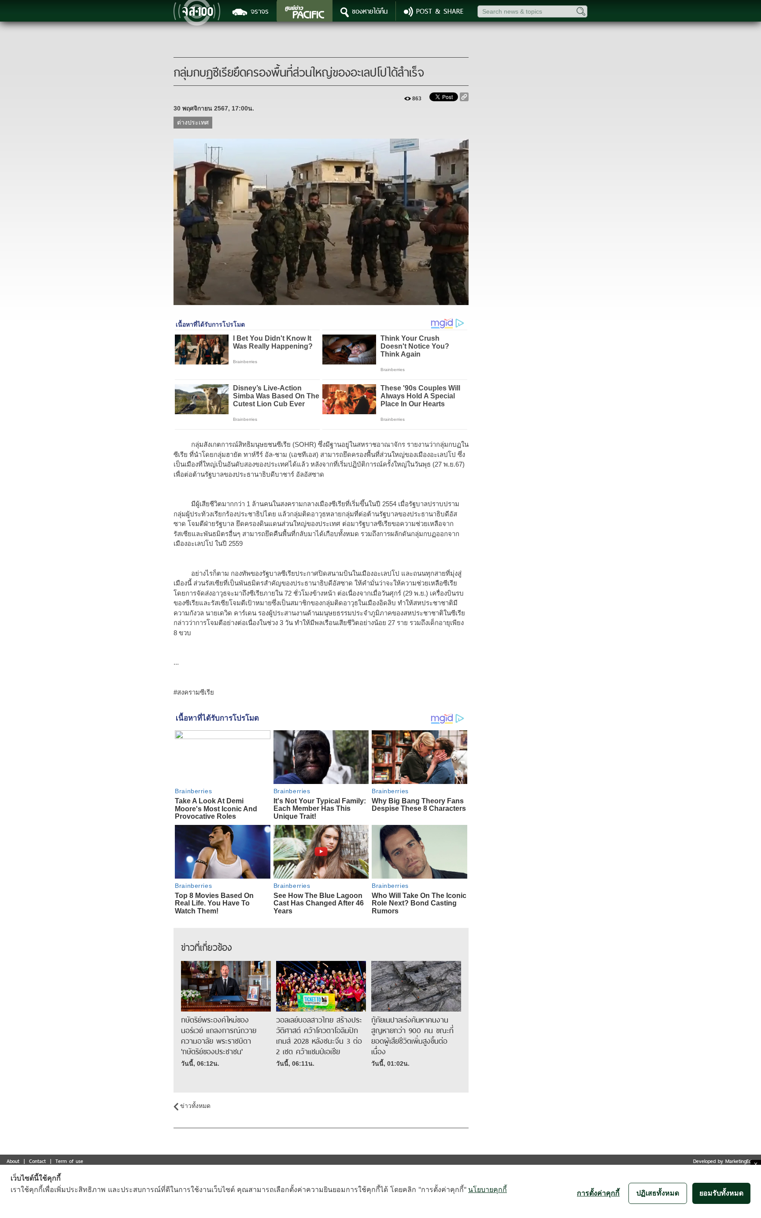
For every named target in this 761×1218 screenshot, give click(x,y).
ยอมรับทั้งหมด (721, 1193)
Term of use (69, 1161)
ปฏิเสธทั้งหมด (657, 1193)
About (13, 1161)
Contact (37, 1161)
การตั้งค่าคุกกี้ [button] (598, 1193)
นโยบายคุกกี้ (487, 1189)
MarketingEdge (741, 1161)
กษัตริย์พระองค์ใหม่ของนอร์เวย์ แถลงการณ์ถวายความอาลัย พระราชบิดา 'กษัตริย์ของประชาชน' (218, 1036)
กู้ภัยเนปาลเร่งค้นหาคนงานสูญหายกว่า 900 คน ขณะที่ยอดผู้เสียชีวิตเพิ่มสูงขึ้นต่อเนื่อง (412, 1036)
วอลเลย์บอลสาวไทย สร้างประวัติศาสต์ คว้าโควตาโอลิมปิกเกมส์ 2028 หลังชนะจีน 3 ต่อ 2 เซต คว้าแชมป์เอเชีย (319, 1036)
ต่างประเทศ (193, 122)
